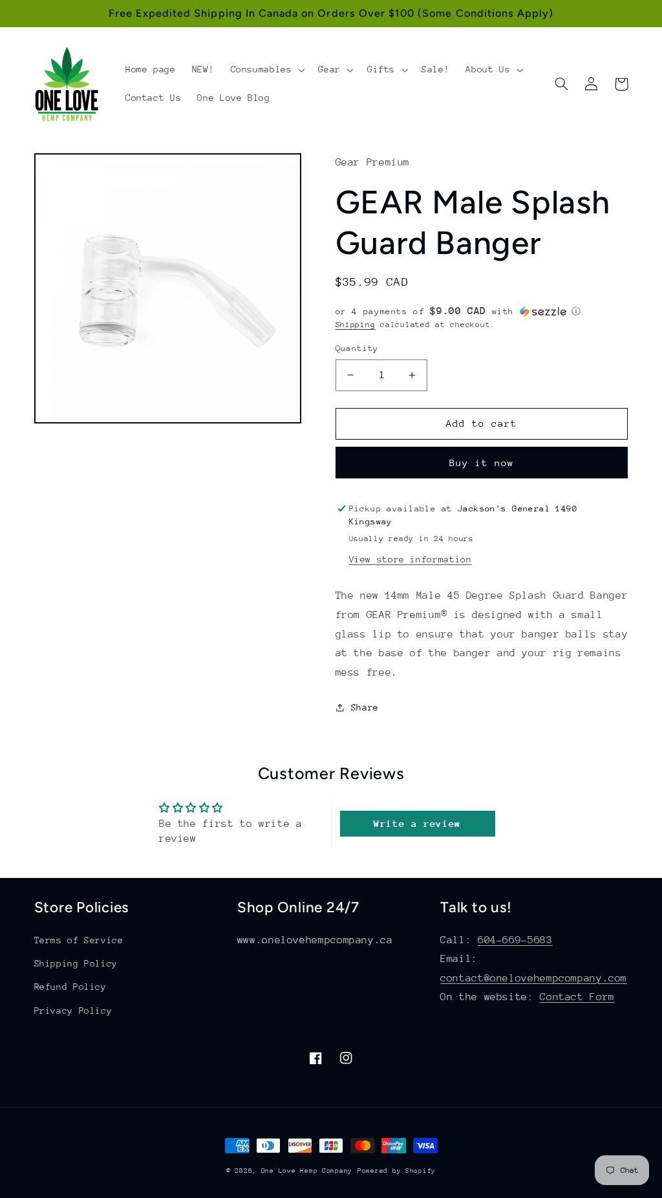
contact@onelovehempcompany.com (533, 978)
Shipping (356, 324)
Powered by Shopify (397, 1171)
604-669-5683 (515, 940)
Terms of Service (78, 940)
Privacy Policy (73, 1010)
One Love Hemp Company (306, 1171)
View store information (410, 559)
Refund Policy (70, 986)
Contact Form (577, 997)
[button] (266, 70)
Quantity (357, 348)
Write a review (417, 823)
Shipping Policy (76, 963)
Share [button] (365, 707)
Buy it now (482, 462)
